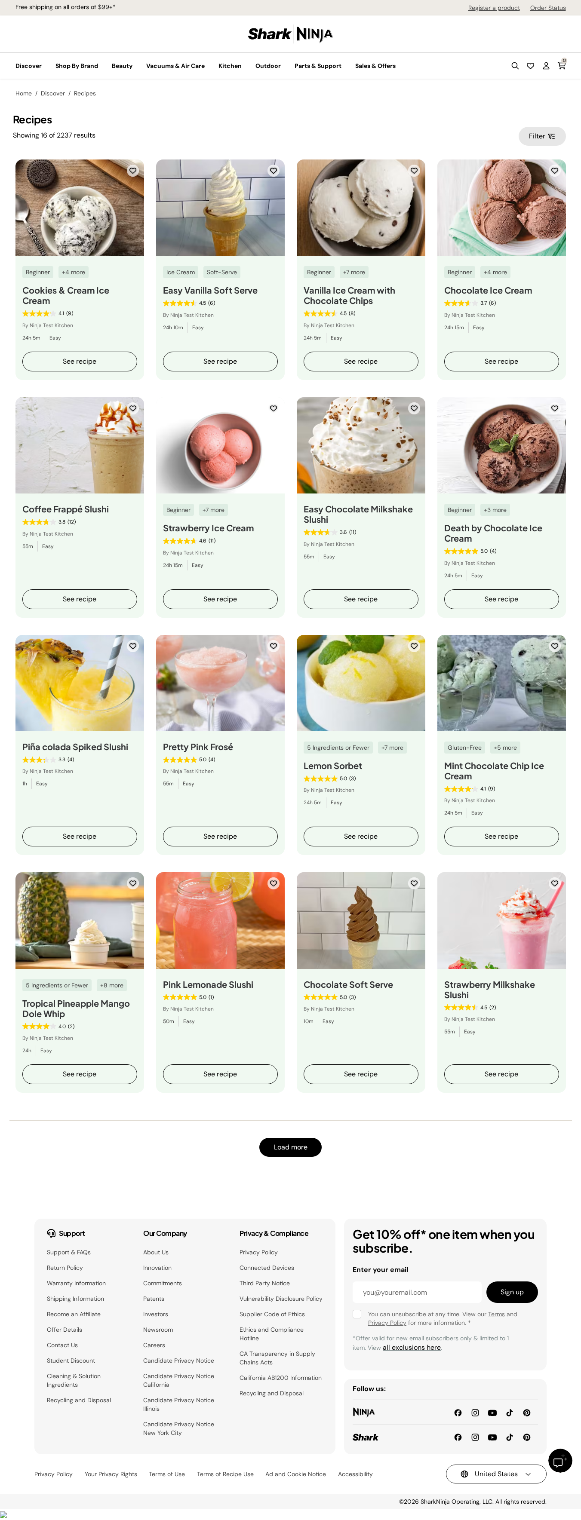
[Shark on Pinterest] (527, 1436)
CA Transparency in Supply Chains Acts (277, 1358)
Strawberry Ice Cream (208, 528)
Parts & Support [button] (318, 66)
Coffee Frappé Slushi (65, 509)
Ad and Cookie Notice (295, 1474)
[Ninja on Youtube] (492, 1411)
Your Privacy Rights (111, 1474)
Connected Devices (267, 1268)
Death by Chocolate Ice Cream (493, 533)
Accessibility (355, 1474)
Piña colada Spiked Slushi (75, 747)
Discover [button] (28, 66)
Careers (154, 1345)
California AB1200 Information (281, 1378)
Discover (53, 93)
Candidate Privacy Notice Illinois (178, 1404)
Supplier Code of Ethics (272, 1314)
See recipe (79, 361)
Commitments (162, 1283)
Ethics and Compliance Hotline (272, 1334)
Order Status (548, 8)
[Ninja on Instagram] (475, 1411)
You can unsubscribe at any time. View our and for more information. (442, 1318)
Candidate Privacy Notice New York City (178, 1428)
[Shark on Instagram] (475, 1436)
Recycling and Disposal (79, 1400)
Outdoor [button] (268, 66)
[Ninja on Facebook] (458, 1411)
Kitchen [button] (230, 66)
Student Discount (71, 1360)
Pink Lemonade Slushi (208, 984)
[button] (515, 65)
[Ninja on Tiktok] (509, 1411)
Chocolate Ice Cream (488, 290)
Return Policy (65, 1268)
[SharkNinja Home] (290, 33)
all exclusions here (412, 1347)
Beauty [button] (122, 66)
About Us (156, 1252)
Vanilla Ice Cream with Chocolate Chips (349, 295)
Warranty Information (76, 1283)
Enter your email (380, 1269)
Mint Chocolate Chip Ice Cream (494, 770)
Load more (290, 1147)
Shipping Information (75, 1298)
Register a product (494, 8)
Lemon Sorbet (333, 765)
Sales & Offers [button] (375, 66)
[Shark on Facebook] (458, 1436)
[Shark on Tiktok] (509, 1436)
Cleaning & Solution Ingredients (74, 1380)
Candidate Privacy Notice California (178, 1380)
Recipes (85, 93)
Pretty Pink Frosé (198, 747)
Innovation (157, 1268)
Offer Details (64, 1329)
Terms (496, 1314)
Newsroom (158, 1329)
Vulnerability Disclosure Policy (281, 1298)
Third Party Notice (265, 1283)
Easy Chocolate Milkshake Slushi (358, 514)
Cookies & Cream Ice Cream (65, 295)
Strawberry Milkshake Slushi (489, 989)
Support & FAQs (69, 1252)
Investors (155, 1314)
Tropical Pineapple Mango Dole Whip (76, 1008)
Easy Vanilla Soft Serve (210, 290)
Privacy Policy (259, 1252)
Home (23, 93)
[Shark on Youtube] (492, 1436)
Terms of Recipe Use (225, 1474)
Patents (153, 1298)
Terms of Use (167, 1474)
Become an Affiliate (74, 1314)
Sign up (512, 1291)
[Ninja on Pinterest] (527, 1411)
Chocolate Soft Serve (348, 984)
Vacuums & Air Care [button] (175, 66)
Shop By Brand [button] (76, 66)
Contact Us (62, 1345)
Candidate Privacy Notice (178, 1360)
